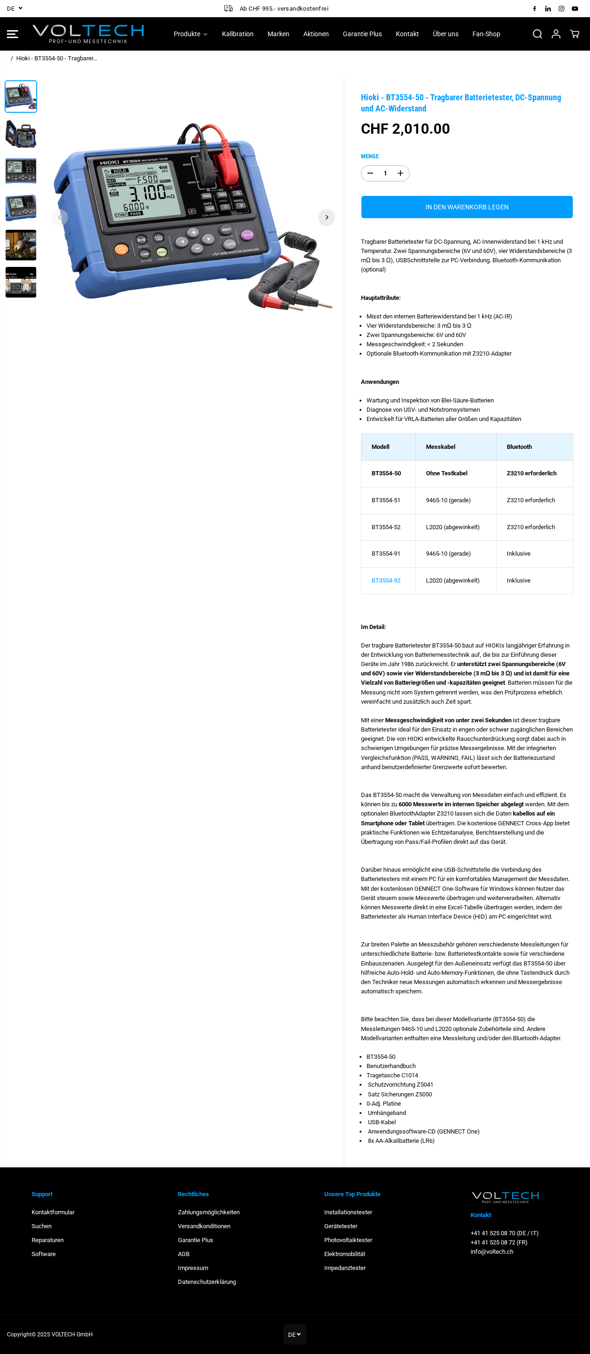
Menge (370, 155)
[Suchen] (537, 34)
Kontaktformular (53, 1212)
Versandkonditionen (204, 1226)
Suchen (42, 1226)
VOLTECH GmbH (72, 1334)
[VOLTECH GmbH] (88, 34)
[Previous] (60, 217)
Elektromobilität (344, 1253)
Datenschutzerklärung (207, 1281)
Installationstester (348, 1212)
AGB (184, 1253)
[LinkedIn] (548, 8)
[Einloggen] (556, 34)
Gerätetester (340, 1226)
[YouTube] (575, 8)
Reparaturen (48, 1240)
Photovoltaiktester (348, 1240)
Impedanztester (345, 1267)
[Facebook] (534, 8)
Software (44, 1253)
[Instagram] (561, 8)
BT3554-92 (386, 580)
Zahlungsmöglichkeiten (209, 1212)
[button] (12, 33)
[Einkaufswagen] (574, 34)
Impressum (193, 1267)
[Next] (326, 217)
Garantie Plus (195, 1240)
